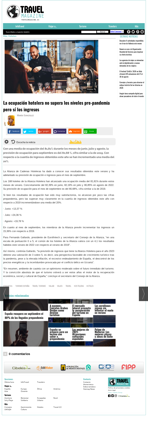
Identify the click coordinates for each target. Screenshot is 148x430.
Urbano (40, 400)
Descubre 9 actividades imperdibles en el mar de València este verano (132, 42)
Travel (68, 286)
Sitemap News (89, 389)
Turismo (82, 26)
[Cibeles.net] (74, 367)
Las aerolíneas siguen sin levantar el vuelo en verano (104, 309)
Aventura (8, 398)
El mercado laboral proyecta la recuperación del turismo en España (81, 310)
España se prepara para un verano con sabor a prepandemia (59, 334)
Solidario (24, 400)
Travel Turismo (39, 286)
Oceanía (24, 391)
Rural (55, 398)
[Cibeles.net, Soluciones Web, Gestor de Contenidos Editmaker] (124, 395)
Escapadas (41, 398)
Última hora (9, 382)
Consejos (8, 407)
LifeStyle (7, 409)
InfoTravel (19, 26)
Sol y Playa (8, 400)
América (56, 389)
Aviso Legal (112, 390)
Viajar (51, 286)
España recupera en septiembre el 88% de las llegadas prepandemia (24, 315)
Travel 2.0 (57, 407)
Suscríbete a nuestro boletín (17, 32)
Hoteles (12, 36)
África (39, 389)
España (7, 389)
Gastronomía (26, 407)
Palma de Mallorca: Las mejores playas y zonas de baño (104, 332)
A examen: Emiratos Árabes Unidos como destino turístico (59, 310)
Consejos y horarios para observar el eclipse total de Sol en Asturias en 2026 (132, 85)
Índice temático (89, 386)
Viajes (60, 286)
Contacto (86, 382)
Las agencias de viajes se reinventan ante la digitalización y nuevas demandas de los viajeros (132, 63)
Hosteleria (79, 286)
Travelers (113, 26)
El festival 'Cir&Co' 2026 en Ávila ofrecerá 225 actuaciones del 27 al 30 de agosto (131, 74)
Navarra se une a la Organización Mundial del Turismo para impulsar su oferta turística (131, 52)
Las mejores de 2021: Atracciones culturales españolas (80, 334)
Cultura (24, 409)
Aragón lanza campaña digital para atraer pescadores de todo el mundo (132, 95)
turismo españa (22, 286)
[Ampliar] (51, 92)
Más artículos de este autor (29, 116)
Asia (6, 391)
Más (136, 26)
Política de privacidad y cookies (119, 388)
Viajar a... (52, 26)
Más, (5, 36)
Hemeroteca (88, 384)
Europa (24, 389)
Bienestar (25, 398)
